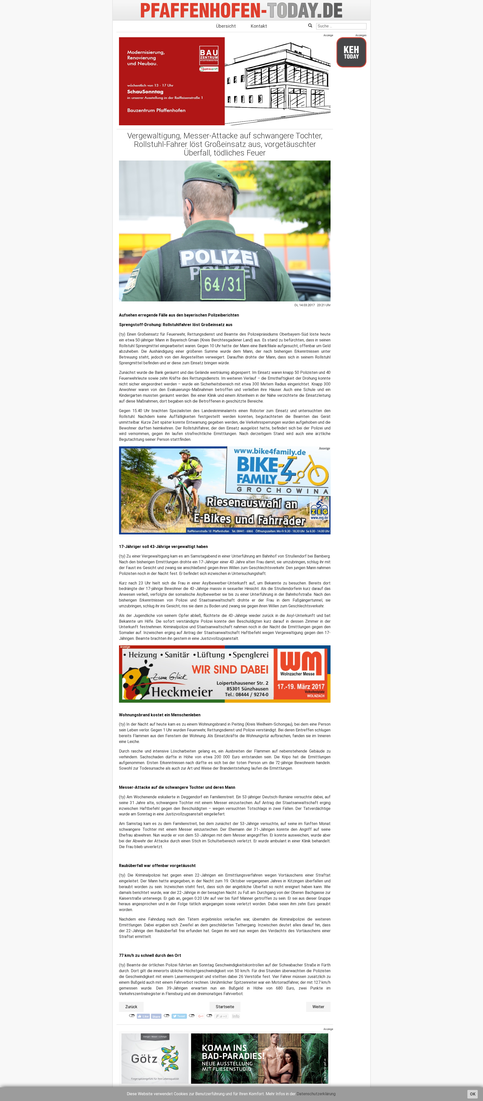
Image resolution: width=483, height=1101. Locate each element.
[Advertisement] (351, 146)
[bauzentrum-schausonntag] (225, 81)
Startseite (225, 1006)
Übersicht (226, 26)
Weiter (318, 1006)
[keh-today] (351, 52)
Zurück (131, 1006)
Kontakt (259, 26)
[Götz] (225, 1058)
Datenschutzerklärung (316, 1093)
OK (472, 1094)
